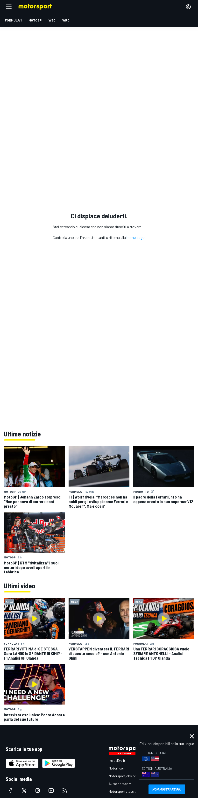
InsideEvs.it (117, 760)
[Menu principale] (9, 7)
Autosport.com (120, 784)
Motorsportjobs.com (124, 776)
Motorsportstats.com (125, 791)
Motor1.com (117, 768)
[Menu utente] (188, 7)
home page (135, 237)
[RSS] (65, 790)
